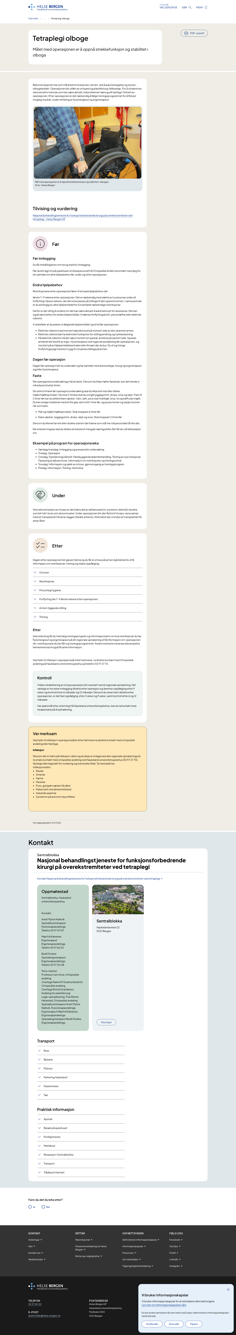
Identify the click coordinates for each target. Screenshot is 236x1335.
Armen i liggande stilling (52, 607)
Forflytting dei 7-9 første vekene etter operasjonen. (68, 599)
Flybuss (48, 1068)
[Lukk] (228, 1289)
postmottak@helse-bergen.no (44, 1315)
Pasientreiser (51, 1086)
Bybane (48, 1059)
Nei (48, 1206)
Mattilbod (49, 1145)
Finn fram (106, 1022)
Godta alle (152, 1323)
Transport (49, 1163)
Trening (43, 616)
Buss (46, 1050)
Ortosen (44, 572)
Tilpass (194, 1323)
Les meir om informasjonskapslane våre (164, 1304)
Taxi (46, 1095)
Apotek (48, 1119)
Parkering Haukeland (55, 1077)
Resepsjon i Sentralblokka (58, 1154)
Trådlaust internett (54, 1172)
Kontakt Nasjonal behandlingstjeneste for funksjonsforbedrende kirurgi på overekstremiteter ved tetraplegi (98, 878)
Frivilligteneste (52, 1136)
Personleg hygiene (50, 590)
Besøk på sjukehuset (55, 1127)
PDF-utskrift (197, 33)
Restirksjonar (46, 581)
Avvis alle (174, 1323)
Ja (34, 1206)
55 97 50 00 (35, 1304)
